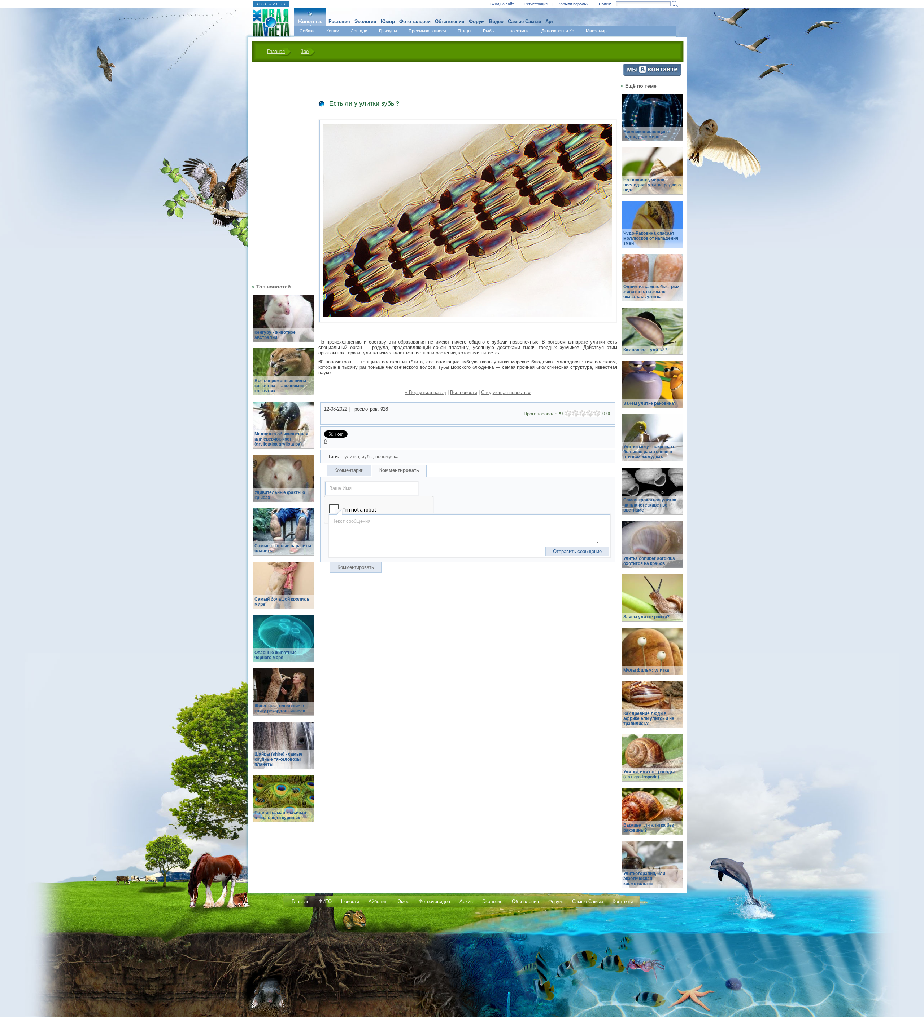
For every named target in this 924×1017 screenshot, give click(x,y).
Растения (339, 21)
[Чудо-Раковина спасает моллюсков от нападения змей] (652, 228)
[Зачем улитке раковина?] (652, 388)
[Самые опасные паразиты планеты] (283, 535)
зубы (367, 456)
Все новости (463, 392)
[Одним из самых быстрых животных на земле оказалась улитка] (652, 281)
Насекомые (518, 31)
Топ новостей (273, 286)
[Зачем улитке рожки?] (652, 601)
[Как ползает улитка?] (652, 335)
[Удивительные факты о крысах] (283, 482)
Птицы (464, 31)
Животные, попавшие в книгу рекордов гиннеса (279, 708)
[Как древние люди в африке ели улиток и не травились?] (652, 708)
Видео (496, 21)
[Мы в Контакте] (652, 74)
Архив (466, 901)
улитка (351, 456)
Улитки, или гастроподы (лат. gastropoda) (649, 774)
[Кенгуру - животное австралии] (283, 322)
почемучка (386, 456)
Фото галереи (415, 21)
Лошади (359, 31)
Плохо (575, 413)
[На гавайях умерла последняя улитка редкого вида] (652, 175)
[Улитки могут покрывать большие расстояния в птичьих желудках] (652, 441)
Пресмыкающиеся (427, 31)
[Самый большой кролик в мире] (283, 589)
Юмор (388, 21)
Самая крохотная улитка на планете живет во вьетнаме (649, 505)
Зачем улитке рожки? (646, 616)
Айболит (378, 901)
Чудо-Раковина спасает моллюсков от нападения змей (650, 238)
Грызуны (388, 31)
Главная (276, 51)
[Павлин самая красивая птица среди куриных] (283, 802)
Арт (549, 21)
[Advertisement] (279, 172)
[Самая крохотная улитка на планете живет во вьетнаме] (652, 495)
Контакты (623, 901)
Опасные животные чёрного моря (275, 655)
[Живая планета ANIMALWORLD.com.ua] (268, 22)
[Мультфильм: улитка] (652, 655)
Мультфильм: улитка (646, 670)
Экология (365, 21)
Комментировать (399, 470)
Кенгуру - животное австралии (275, 335)
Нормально (582, 413)
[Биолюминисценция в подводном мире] (652, 121)
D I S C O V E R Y (271, 4)
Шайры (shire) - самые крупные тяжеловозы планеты (278, 759)
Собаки (307, 31)
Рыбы (489, 31)
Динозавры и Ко (557, 31)
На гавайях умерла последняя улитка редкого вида (652, 185)
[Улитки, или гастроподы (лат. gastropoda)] (652, 762)
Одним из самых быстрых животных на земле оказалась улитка (651, 291)
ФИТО (325, 901)
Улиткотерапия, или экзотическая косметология (644, 878)
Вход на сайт (502, 4)
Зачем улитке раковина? (649, 403)
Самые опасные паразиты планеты (282, 548)
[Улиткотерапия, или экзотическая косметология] (652, 868)
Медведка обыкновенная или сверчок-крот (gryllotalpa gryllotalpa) (281, 439)
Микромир (596, 31)
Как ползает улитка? (645, 350)
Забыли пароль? (573, 4)
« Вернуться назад (425, 392)
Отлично (597, 413)
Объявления (450, 21)
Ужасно (568, 413)
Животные (310, 21)
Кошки (332, 31)
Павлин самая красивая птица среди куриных (280, 815)
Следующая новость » (506, 392)
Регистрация (536, 4)
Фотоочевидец (434, 901)
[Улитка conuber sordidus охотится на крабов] (652, 548)
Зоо (305, 51)
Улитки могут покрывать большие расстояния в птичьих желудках (649, 451)
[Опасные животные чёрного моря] (283, 642)
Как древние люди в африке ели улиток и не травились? (648, 718)
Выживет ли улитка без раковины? (648, 828)
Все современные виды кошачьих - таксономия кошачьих (280, 385)
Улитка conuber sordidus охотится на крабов (649, 561)
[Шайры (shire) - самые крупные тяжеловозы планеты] (283, 749)
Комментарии (348, 470)
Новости (350, 901)
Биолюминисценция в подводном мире (646, 134)
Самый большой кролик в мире (281, 602)
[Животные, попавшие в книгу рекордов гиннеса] (283, 696)
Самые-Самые (524, 21)
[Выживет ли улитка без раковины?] (652, 815)
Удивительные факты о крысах (279, 495)
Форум (477, 21)
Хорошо (589, 413)
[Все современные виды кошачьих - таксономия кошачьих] (283, 375)
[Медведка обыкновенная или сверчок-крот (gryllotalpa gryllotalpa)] (283, 429)
